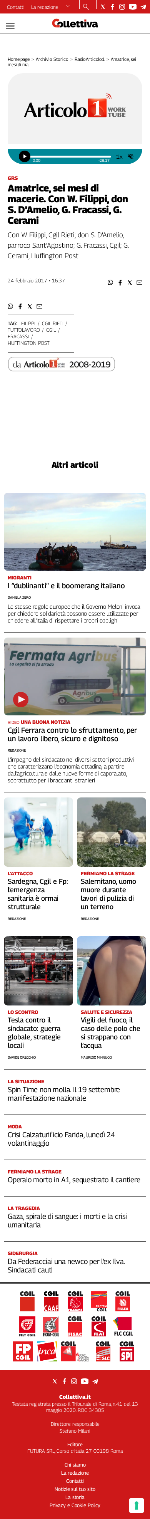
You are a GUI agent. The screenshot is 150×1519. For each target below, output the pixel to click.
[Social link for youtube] (133, 7)
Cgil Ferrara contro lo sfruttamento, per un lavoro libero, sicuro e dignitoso (72, 734)
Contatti (16, 7)
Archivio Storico (52, 59)
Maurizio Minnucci (96, 1057)
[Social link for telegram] (143, 7)
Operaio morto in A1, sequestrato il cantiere (74, 1179)
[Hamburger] (10, 26)
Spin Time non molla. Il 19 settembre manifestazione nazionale (64, 1093)
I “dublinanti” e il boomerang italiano (66, 585)
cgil (50, 330)
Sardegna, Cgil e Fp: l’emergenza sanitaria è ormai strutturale (38, 894)
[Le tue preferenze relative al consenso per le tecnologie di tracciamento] (136, 1505)
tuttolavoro (24, 330)
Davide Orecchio (22, 1057)
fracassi (18, 336)
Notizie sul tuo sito (75, 1489)
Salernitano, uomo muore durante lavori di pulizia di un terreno (108, 894)
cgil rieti (52, 323)
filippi (28, 323)
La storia (75, 1497)
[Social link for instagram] (122, 7)
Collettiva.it (75, 1396)
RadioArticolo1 (90, 59)
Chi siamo (75, 1465)
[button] (110, 282)
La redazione (44, 7)
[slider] (70, 157)
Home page (19, 59)
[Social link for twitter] (103, 7)
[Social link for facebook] (112, 7)
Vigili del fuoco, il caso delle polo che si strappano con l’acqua (110, 1032)
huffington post (29, 343)
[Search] (86, 7)
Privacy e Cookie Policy (75, 1505)
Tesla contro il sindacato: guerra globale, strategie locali (34, 1032)
